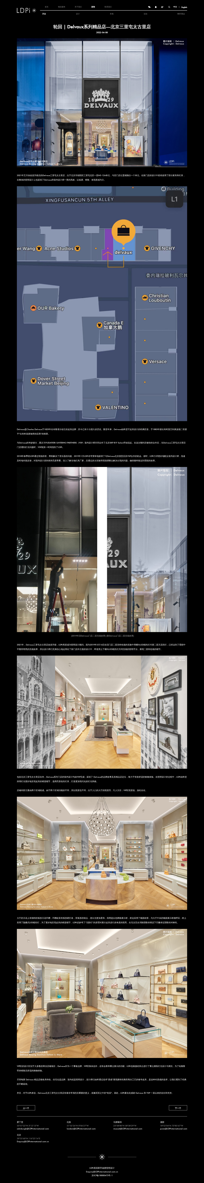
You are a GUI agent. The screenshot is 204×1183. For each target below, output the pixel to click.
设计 (78, 13)
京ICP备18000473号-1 (102, 1175)
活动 (145, 13)
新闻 (93, 6)
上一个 (26, 1107)
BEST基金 (181, 13)
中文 (175, 6)
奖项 (111, 13)
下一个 (178, 1107)
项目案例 (61, 6)
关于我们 (78, 6)
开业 (44, 13)
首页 (46, 6)
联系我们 (108, 6)
